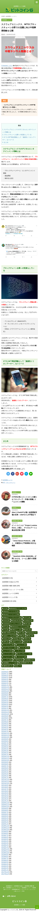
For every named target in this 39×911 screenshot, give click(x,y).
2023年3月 (4, 750)
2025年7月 (4, 697)
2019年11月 (5, 827)
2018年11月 (5, 851)
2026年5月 (4, 677)
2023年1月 (4, 754)
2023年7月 (4, 743)
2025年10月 (5, 691)
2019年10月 (5, 829)
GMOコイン (17, 629)
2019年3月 (4, 843)
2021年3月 (4, 797)
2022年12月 (5, 756)
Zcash (28, 641)
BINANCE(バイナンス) (18, 608)
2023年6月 (4, 745)
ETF (6, 626)
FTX (6, 629)
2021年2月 (4, 799)
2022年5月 (4, 770)
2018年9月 (4, 854)
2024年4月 (4, 725)
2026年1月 (4, 685)
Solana (7, 638)
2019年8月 (4, 833)
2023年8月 (4, 741)
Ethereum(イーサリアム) (20, 626)
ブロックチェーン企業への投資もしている (16, 134)
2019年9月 (4, 831)
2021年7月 (4, 789)
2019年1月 (4, 847)
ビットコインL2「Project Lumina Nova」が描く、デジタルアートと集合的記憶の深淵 (24, 527)
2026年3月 (4, 681)
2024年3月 (4, 727)
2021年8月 (4, 787)
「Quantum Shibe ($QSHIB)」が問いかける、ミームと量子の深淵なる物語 (24, 558)
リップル (7, 660)
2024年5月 (4, 724)
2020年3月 (4, 820)
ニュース (8, 651)
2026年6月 (4, 675)
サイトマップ (25, 889)
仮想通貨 (30, 660)
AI (5, 608)
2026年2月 (4, 683)
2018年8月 (4, 856)
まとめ (5, 142)
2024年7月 (4, 720)
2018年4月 (4, 864)
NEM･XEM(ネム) (10, 632)
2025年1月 (4, 708)
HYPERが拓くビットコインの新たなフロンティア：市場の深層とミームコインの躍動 (24, 499)
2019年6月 (4, 837)
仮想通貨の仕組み (8, 582)
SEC (30, 635)
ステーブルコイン (10, 648)
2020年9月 (4, 808)
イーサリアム (9, 644)
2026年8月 (4, 672)
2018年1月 (4, 870)
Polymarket (32, 632)
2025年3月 (4, 704)
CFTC (27, 617)
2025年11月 (5, 689)
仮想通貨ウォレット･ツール (11, 589)
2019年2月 (4, 845)
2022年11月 (5, 758)
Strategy (17, 638)
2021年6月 (4, 791)
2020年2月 (4, 822)
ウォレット (21, 644)
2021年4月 (4, 795)
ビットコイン (9, 654)
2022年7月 (4, 766)
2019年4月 (4, 841)
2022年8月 (4, 764)
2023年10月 (5, 737)
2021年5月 (4, 793)
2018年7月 (4, 858)
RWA (22, 635)
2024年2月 (4, 729)
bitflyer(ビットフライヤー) (12, 617)
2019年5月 (4, 839)
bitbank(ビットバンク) (11, 611)
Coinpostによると (7, 65)
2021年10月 (5, 783)
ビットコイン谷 (19, 901)
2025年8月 (4, 695)
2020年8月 (4, 810)
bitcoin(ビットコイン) (11, 614)
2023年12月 (5, 733)
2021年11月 (5, 781)
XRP (6, 641)
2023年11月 (5, 735)
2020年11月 (5, 804)
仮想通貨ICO (6, 578)
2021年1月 (4, 801)
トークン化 (24, 648)
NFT (4, 482)
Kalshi (28, 629)
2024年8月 (4, 718)
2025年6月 (4, 698)
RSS (23, 891)
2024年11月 (5, 712)
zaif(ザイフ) (16, 641)
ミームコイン (9, 657)
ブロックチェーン (10, 482)
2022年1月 (4, 777)
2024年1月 (4, 731)
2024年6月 (4, 722)
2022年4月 (4, 772)
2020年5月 (4, 816)
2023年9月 (4, 739)
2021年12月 (5, 779)
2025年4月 (4, 702)
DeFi (27, 623)
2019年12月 (5, 826)
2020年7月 (4, 812)
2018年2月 (4, 868)
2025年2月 (4, 706)
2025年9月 (4, 693)
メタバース (21, 657)
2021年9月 (4, 785)
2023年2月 (4, 752)
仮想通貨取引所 (7, 601)
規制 (18, 666)
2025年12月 (5, 687)
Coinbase (28, 620)
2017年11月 (5, 874)
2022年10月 (5, 760)
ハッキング (19, 651)
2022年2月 (4, 775)
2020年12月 (5, 802)
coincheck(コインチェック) (13, 623)
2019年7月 (4, 835)
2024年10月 (5, 714)
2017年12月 (5, 872)
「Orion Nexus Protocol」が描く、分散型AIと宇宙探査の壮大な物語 (24, 543)
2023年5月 (4, 747)
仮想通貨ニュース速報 (19, 904)
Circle (7, 620)
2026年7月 (4, 673)
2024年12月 (5, 710)
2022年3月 (4, 774)
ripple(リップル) (10, 635)
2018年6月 (4, 860)
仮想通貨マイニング (8, 597)
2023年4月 (4, 749)
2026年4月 (4, 679)
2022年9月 (4, 762)
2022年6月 (4, 768)
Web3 (27, 638)
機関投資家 (8, 666)
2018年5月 (4, 862)
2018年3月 (4, 866)
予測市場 (18, 660)
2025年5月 (4, 700)
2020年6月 (4, 814)
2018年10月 (5, 853)
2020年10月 (5, 806)
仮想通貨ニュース (7, 480)
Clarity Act (17, 620)
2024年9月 (4, 716)
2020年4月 (4, 818)
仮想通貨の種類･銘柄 (9, 586)
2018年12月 (5, 849)
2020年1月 (4, 824)
